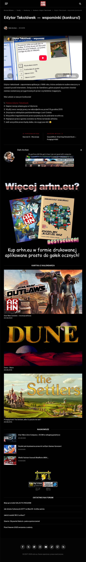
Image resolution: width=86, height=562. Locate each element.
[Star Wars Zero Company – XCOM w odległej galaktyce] (10, 438)
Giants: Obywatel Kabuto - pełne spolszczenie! (22, 521)
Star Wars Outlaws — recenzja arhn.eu (17, 316)
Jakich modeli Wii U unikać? (14, 515)
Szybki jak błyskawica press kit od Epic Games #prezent (39, 446)
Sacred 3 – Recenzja (31, 137)
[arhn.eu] (43, 3)
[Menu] (6, 3)
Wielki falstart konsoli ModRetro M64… (33, 458)
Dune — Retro (9, 368)
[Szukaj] (80, 3)
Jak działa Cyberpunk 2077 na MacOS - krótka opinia (24, 509)
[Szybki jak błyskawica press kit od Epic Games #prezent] (10, 449)
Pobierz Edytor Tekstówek (16, 103)
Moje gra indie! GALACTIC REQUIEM (17, 503)
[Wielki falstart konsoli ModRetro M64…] (10, 460)
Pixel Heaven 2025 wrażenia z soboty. (18, 527)
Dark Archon (13, 28)
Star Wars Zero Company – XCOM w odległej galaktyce (39, 435)
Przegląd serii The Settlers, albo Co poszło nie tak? (22, 419)
